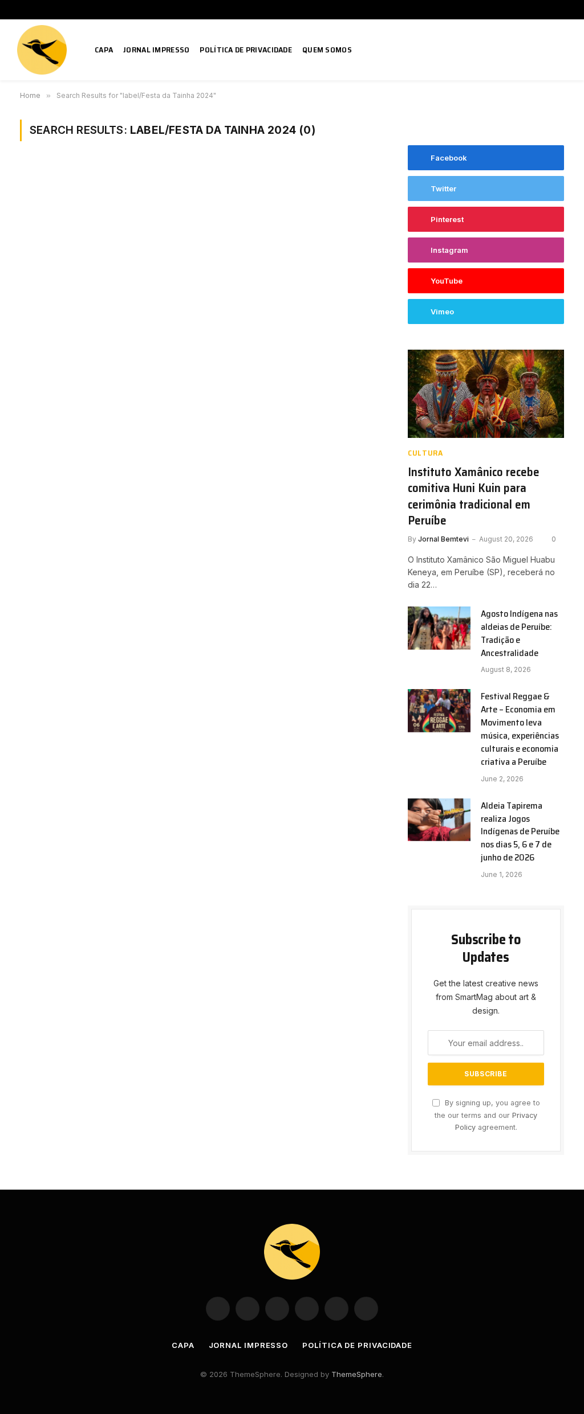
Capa (104, 49)
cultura (425, 453)
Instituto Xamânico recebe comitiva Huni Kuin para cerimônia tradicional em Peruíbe (474, 496)
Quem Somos (327, 49)
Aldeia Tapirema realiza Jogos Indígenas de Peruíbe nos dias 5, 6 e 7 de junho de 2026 (520, 832)
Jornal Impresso (156, 49)
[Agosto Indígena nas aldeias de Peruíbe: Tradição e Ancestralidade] (439, 628)
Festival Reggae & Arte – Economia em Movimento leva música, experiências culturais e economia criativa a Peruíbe (520, 729)
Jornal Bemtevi (443, 539)
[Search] (562, 50)
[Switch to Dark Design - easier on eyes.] (546, 50)
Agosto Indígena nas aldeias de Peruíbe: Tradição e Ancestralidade (519, 634)
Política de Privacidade (246, 49)
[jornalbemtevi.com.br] (43, 49)
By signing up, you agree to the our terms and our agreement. (487, 1115)
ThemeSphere (356, 1374)
